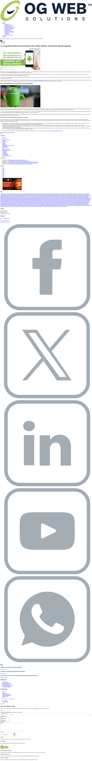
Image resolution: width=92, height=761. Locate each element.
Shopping (17, 202)
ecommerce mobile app (44, 196)
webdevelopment (79, 204)
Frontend (4, 143)
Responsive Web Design (57, 201)
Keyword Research (57, 198)
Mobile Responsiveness (36, 200)
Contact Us (4, 36)
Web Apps (17, 204)
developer (37, 195)
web (84, 203)
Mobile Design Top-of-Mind (27, 200)
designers (34, 195)
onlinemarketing (77, 200)
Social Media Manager (48, 202)
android (13, 193)
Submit (2, 737)
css (35, 194)
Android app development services (57, 130)
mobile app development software (6, 200)
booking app (39, 193)
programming (28, 201)
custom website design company (81, 194)
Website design (86, 204)
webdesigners (60, 204)
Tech (34, 203)
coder (61, 193)
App (15, 193)
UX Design (63, 203)
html (76, 197)
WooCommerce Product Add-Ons (35, 206)
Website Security (5, 154)
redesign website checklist (37, 201)
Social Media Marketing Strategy (65, 202)
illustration (78, 197)
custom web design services (50, 194)
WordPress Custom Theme (7, 155)
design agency (26, 195)
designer (30, 195)
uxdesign (67, 203)
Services (4, 23)
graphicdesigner (51, 197)
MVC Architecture (43, 200)
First (12, 714)
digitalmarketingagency (80, 195)
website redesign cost (26, 205)
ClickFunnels (7, 33)
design (23, 195)
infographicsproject (29, 198)
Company (4, 22)
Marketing (4, 144)
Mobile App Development (9, 25)
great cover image (57, 197)
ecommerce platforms (51, 196)
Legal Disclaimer (5, 701)
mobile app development (52, 199)
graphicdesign (45, 197)
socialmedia (87, 202)
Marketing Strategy (12, 199)
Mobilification (5, 146)
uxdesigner (70, 203)
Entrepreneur (2, 197)
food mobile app (29, 197)
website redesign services (53, 205)
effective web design (65, 196)
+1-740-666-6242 (6, 218)
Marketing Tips (18, 199)
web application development (10, 204)
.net (1, 193)
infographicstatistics (36, 198)
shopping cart (21, 202)
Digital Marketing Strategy (66, 195)
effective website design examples (75, 196)
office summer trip (52, 200)
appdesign (24, 193)
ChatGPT (51, 193)
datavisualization (19, 195)
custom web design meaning (41, 194)
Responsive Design (6, 149)
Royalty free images (72, 201)
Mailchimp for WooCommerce (78, 198)
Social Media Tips (82, 202)
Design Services (7, 24)
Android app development (15, 111)
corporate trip (8, 194)
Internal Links (47, 198)
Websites (82, 205)
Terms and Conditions (6, 694)
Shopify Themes (13, 202)
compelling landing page (73, 193)
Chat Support (5, 141)
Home (1, 38)
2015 (3, 176)
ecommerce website (58, 196)
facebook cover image (17, 197)
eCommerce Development (9, 28)
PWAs (31, 201)
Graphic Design (40, 197)
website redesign (11, 205)
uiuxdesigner (52, 203)
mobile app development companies (63, 199)
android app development (12, 71)
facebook (6, 197)
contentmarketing (3, 194)
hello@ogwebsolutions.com (5, 221)
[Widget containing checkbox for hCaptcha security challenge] (8, 734)
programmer (23, 201)
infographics (2, 198)
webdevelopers (73, 204)
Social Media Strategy (75, 202)
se (75, 201)
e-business (18, 196)
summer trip (31, 203)
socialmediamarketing (4, 203)
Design (4, 142)
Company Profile (5, 696)
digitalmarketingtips (87, 195)
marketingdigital (24, 199)
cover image (21, 194)
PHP (6, 201)
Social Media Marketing (56, 202)
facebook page (23, 197)
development (41, 195)
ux (60, 203)
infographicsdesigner (15, 198)
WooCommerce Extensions (24, 206)
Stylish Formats (26, 203)
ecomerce (38, 196)
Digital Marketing (49, 195)
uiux (49, 203)
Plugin (8, 201)
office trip (57, 200)
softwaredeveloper (14, 203)
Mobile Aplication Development (9, 132)
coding (64, 193)
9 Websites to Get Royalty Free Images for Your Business (12, 671)
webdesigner (55, 204)
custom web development (59, 194)
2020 (3, 171)
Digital (45, 195)
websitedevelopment (77, 205)
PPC (3, 148)
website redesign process (34, 205)
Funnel (33, 197)
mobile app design (45, 199)
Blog (4, 38)
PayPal (3, 201)
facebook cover (11, 197)
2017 (3, 174)
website (83, 204)
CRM (24, 194)
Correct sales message (15, 194)
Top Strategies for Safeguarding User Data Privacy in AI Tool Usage (20, 163)
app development (19, 193)
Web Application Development (10, 27)
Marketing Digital (6, 199)
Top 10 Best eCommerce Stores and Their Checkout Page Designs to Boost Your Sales (24, 161)
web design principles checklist (38, 204)
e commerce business (12, 196)
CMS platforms (56, 193)
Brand (42, 193)
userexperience (57, 203)
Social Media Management (39, 202)
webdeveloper (67, 204)
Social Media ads (32, 202)
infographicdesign (87, 197)
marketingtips (35, 199)
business (48, 193)
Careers (4, 691)
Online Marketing (67, 200)
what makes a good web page (9, 206)
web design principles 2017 (28, 204)
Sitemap (4, 697)
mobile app (40, 199)
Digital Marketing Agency (56, 195)
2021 (3, 170)
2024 (3, 168)
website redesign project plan (44, 205)
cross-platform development (30, 194)
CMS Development (8, 26)
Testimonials (5, 693)
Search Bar (78, 201)
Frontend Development (8, 29)
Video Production (8, 30)
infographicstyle (42, 198)
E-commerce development (24, 196)
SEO (4, 202)
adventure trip (4, 193)
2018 (3, 173)
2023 (3, 169)
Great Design (62, 197)
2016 (3, 175)
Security (81, 201)
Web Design (21, 204)
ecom (35, 196)
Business (7, 38)
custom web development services (70, 194)
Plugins (10, 201)
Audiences (35, 193)
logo (72, 198)
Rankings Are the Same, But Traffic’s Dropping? (11, 667)
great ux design (67, 197)
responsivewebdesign (65, 201)
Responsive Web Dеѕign (7, 150)
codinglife (67, 193)
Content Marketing (86, 193)
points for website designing (16, 201)
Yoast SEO (64, 206)
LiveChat (69, 198)
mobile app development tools (17, 200)
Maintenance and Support (9, 31)
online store (72, 200)
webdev (64, 204)
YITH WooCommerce (59, 206)
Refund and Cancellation (7, 695)
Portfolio (4, 35)
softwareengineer (20, 203)
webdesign (51, 204)
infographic (82, 197)
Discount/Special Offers (4, 196)
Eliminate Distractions (84, 196)
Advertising (9, 193)
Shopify (8, 202)
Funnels (36, 197)
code (59, 193)
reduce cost (44, 201)
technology (37, 203)
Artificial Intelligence (6, 139)
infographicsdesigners (22, 198)
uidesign (47, 203)
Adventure (4, 137)
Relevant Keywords (49, 201)
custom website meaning (12, 195)
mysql (48, 200)
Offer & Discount (5, 147)
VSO (83, 203)
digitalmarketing (73, 195)
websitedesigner (71, 205)
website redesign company (18, 205)
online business (61, 200)
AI (11, 193)
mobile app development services (38, 80)
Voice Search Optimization (77, 203)
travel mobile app (42, 203)
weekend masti (86, 205)
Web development (46, 204)
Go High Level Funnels (9, 34)
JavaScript (52, 198)
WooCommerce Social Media (46, 206)
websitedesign (65, 205)
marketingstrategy (30, 199)
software (9, 203)
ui (45, 203)
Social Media (5, 151)
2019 (3, 172)
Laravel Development (64, 198)
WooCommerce (17, 206)
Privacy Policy (5, 700)
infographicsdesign (8, 198)
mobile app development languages (85, 199)
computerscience (80, 193)
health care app (72, 197)
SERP (6, 202)
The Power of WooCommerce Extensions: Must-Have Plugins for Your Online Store (23, 162)
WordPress (53, 206)
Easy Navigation (31, 196)
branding (45, 193)
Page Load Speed (83, 200)
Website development (4, 205)
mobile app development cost (74, 199)
